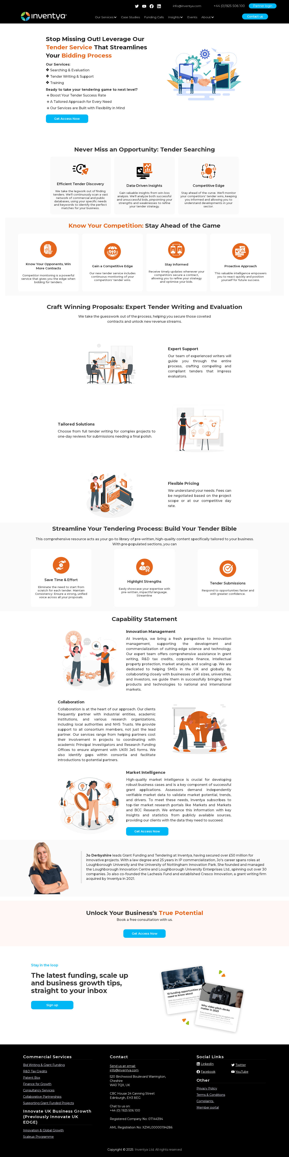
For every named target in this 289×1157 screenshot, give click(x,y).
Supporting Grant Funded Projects (48, 1103)
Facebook (208, 1072)
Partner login (262, 6)
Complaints (205, 1101)
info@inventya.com (187, 6)
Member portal (208, 1107)
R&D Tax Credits (35, 1071)
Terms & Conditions (211, 1095)
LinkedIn (207, 1064)
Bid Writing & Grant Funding (44, 1065)
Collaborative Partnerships (42, 1097)
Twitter (240, 1065)
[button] (106, 17)
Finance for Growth (37, 1084)
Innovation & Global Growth (43, 1130)
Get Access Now (67, 119)
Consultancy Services (38, 1090)
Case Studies (130, 17)
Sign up (52, 1005)
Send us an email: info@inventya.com (124, 1068)
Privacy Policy (207, 1088)
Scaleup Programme (38, 1137)
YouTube (241, 1072)
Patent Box (31, 1078)
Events (192, 17)
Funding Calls (154, 17)
